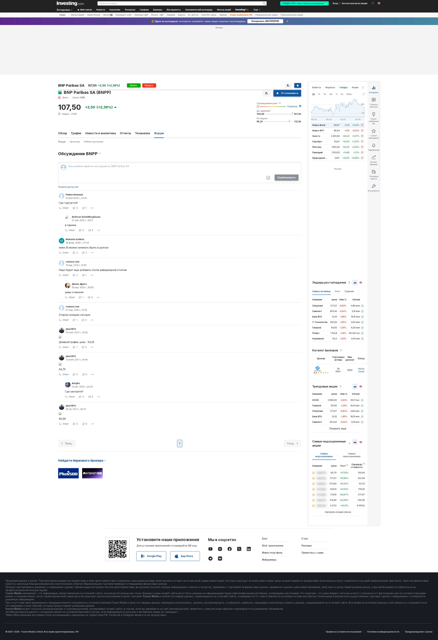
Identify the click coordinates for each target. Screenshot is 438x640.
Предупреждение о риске (418, 631)
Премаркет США (123, 15)
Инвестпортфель (272, 552)
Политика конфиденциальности (383, 631)
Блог (265, 538)
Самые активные (321, 291)
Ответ (66, 208)
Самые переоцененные (351, 455)
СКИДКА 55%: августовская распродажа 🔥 (304, 3)
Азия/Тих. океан (208, 15)
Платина (316, 147)
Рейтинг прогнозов (93, 141)
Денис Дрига (79, 284)
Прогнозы (75, 141)
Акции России (93, 15)
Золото (316, 136)
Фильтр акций (224, 10)
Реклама (306, 545)
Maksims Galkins (75, 239)
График (76, 133)
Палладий (317, 152)
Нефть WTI (318, 130)
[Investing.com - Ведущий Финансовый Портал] (70, 3)
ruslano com (72, 261)
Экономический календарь (198, 10)
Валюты (316, 87)
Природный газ (320, 158)
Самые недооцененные (324, 455)
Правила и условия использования (344, 631)
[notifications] (373, 3)
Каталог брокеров (325, 350)
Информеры (269, 559)
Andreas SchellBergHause (86, 217)
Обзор (62, 133)
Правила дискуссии (68, 187)
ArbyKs (76, 383)
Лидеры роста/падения (329, 282)
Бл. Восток (193, 15)
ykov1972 (71, 329)
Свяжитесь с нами (312, 552)
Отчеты (125, 133)
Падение (349, 291)
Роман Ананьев (74, 194)
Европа (181, 15)
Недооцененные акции (266, 15)
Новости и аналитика (100, 133)
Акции (62, 15)
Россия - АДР (157, 15)
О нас (304, 538)
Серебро (317, 141)
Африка (223, 15)
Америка (171, 15)
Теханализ (142, 133)
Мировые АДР (141, 15)
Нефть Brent (318, 125)
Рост (337, 291)
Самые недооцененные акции (329, 443)
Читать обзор (361, 370)
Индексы (330, 87)
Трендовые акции (324, 386)
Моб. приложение (272, 545)
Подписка (292, 106)
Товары (343, 87)
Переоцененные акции (292, 15)
